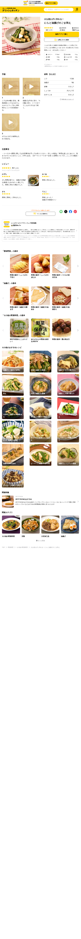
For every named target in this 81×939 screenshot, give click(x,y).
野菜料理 (10, 547)
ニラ (45, 78)
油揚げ (46, 82)
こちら (67, 156)
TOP (3, 547)
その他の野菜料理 (22, 547)
